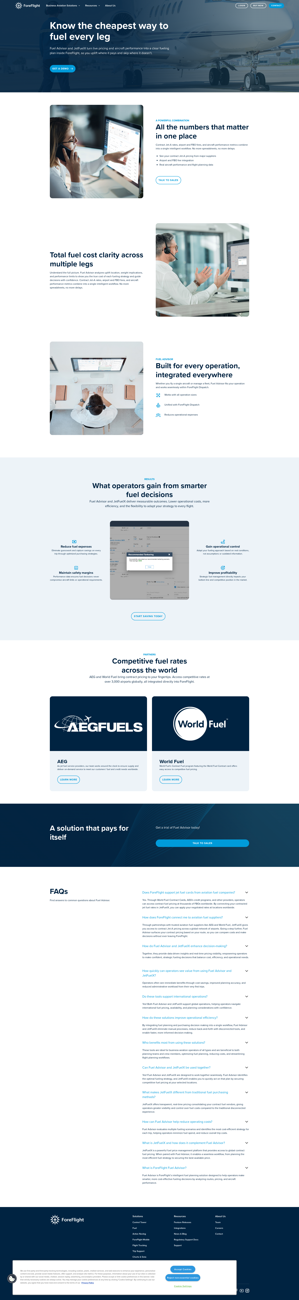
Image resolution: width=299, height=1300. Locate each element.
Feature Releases (182, 1222)
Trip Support (138, 1251)
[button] (63, 5)
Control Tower (139, 1222)
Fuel (135, 1228)
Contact (276, 5)
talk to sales (168, 180)
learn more (170, 779)
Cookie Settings (183, 1286)
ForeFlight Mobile (141, 1239)
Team (218, 1222)
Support (178, 1245)
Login (241, 5)
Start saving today (148, 616)
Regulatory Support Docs (186, 1239)
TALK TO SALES (202, 843)
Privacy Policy (87, 1282)
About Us (110, 5)
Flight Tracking (140, 1245)
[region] (124, 1277)
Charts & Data (139, 1256)
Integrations (180, 1228)
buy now (258, 5)
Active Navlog (139, 1233)
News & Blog (180, 1233)
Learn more (68, 779)
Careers (219, 1228)
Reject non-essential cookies (183, 1277)
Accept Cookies (183, 1269)
